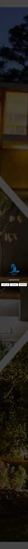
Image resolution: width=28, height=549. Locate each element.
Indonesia (23, 284)
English (14, 284)
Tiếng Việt (6, 284)
